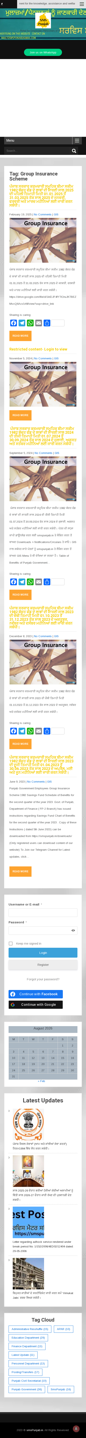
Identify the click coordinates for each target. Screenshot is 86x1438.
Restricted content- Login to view (38, 349)
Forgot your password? (43, 979)
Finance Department (27, 1346)
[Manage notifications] (76, 1428)
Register (43, 964)
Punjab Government (27, 1389)
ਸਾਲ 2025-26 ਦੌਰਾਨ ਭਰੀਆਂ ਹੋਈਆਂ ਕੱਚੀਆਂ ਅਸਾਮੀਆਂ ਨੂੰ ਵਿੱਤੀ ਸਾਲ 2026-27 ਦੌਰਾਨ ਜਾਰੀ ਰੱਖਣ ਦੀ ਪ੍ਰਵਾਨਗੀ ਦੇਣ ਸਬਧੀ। (43, 1195)
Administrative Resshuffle (30, 1329)
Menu (10, 140)
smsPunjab (61, 1389)
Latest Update (23, 1354)
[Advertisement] (43, 98)
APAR (63, 1329)
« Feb (41, 1081)
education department (28, 1337)
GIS (56, 214)
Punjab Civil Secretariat (29, 1380)
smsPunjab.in (35, 1430)
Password (18, 922)
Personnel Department (28, 1363)
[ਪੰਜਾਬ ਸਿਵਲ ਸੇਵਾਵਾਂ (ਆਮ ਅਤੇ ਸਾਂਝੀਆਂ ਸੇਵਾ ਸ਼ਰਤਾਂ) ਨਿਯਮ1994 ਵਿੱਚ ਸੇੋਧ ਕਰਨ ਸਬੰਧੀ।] (28, 1125)
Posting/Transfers (25, 1372)
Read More (20, 335)
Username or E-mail (25, 904)
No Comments (43, 214)
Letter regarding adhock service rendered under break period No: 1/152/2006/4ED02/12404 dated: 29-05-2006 (43, 1246)
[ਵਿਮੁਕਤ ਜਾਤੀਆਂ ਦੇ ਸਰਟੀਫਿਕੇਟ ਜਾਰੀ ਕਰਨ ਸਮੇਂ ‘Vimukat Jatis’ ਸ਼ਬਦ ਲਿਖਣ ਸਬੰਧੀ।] (28, 1274)
